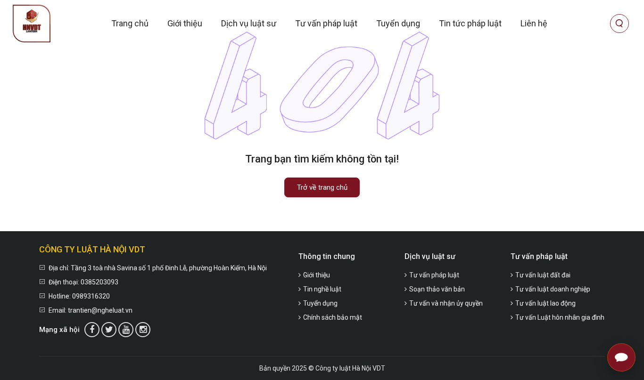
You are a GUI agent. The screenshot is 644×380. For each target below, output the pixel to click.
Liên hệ (533, 23)
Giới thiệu (184, 23)
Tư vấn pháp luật (326, 23)
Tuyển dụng (398, 23)
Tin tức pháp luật (470, 23)
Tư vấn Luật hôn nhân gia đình (559, 317)
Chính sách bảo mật (332, 317)
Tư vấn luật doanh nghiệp (552, 289)
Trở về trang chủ (322, 187)
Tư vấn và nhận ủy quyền (446, 303)
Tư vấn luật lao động (545, 303)
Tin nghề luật (322, 289)
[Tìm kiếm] (619, 23)
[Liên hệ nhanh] (621, 357)
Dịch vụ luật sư (248, 23)
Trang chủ (130, 23)
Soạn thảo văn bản (437, 289)
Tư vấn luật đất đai (542, 275)
